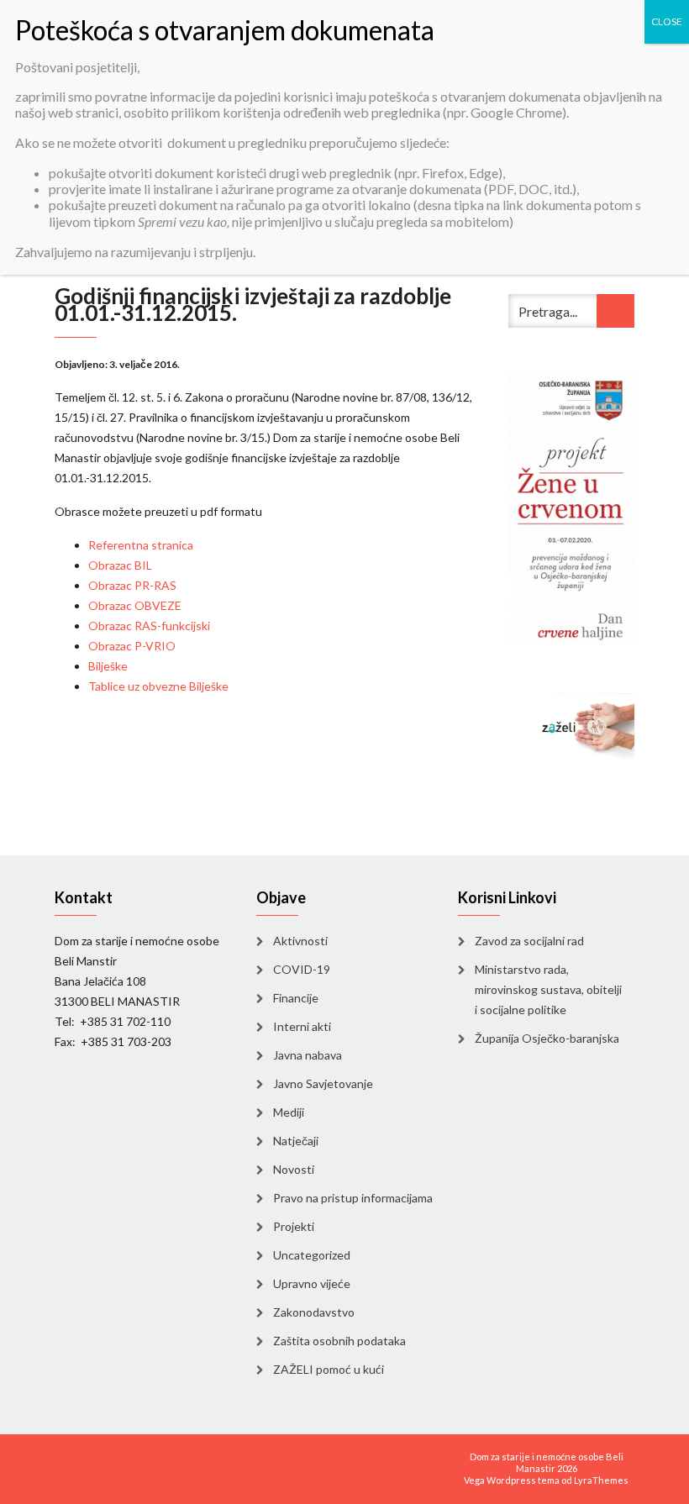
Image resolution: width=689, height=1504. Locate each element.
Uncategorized (311, 1255)
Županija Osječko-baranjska (547, 1038)
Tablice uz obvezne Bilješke (158, 686)
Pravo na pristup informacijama (353, 1198)
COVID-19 (301, 969)
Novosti (293, 1169)
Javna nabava (307, 1055)
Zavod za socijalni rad (529, 940)
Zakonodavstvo (314, 1312)
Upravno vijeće (311, 1283)
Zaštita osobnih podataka (339, 1340)
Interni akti (302, 1026)
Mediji (288, 1112)
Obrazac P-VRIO (132, 646)
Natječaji (295, 1140)
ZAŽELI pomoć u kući (328, 1369)
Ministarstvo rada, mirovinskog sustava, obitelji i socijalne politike (548, 989)
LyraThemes (601, 1480)
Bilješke (108, 666)
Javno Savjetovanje (323, 1083)
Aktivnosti (300, 940)
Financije (295, 998)
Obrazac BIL (120, 565)
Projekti (293, 1226)
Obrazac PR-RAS (132, 585)
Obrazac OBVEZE (134, 605)
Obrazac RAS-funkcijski (149, 625)
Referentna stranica (140, 545)
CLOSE (666, 21)
